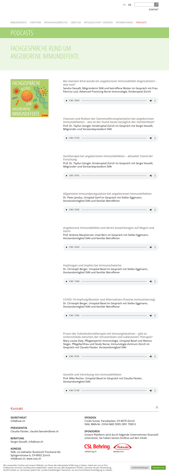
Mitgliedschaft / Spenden (98, 22)
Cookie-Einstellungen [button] (140, 467)
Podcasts (141, 22)
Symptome (35, 22)
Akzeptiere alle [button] (158, 467)
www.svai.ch (34, 458)
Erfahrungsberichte (56, 22)
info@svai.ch (18, 421)
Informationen (124, 22)
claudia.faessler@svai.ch (44, 431)
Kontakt (153, 9)
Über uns (76, 22)
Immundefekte (19, 22)
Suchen (156, 5)
